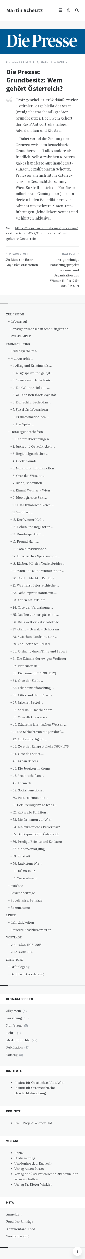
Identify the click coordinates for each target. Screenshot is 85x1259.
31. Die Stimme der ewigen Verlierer (39, 659)
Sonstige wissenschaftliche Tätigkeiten (39, 329)
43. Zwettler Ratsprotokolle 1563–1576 (41, 746)
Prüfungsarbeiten (24, 351)
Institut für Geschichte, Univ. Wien (39, 1083)
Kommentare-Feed (20, 1229)
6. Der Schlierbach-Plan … (32, 402)
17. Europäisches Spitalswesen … (36, 556)
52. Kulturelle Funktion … (31, 812)
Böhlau (19, 1153)
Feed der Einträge (19, 1222)
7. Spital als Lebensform (30, 409)
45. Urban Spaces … (27, 761)
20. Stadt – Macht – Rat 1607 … (35, 578)
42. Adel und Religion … (30, 739)
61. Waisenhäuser (25, 878)
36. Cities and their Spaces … (34, 695)
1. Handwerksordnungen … (32, 439)
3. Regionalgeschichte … (30, 454)
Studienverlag (24, 1158)
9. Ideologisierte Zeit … (30, 498)
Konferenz (14, 1025)
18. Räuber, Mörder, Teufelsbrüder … (39, 563)
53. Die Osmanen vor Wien (32, 820)
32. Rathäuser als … (27, 666)
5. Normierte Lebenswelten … (35, 468)
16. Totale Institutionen (30, 549)
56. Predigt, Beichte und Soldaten (37, 842)
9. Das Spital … (23, 424)
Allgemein (60, 62)
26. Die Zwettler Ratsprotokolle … (37, 622)
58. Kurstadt (21, 856)
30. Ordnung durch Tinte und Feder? (40, 651)
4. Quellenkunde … (26, 461)
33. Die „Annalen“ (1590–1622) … (36, 673)
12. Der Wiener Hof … (28, 520)
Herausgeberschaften (27, 432)
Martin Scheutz (24, 10)
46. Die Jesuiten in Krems (31, 768)
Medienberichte (18, 1040)
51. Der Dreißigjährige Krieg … (35, 805)
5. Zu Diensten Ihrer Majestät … (36, 395)
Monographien (22, 358)
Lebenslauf (19, 321)
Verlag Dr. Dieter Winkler (33, 1184)
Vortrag (12, 1055)
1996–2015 (26, 945)
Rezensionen (20, 908)
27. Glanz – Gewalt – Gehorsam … (37, 629)
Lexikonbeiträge (23, 893)
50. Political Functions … (30, 798)
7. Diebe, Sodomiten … (29, 483)
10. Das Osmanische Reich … (33, 505)
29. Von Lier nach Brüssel (31, 644)
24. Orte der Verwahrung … (33, 607)
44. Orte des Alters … (28, 754)
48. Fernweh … (23, 783)
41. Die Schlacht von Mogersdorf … (38, 732)
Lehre (10, 1033)
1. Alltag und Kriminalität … (32, 366)
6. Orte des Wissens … (29, 476)
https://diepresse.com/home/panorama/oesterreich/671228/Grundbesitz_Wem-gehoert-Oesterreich (42, 233)
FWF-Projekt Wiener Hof (33, 1123)
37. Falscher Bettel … (28, 702)
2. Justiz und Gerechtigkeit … (34, 446)
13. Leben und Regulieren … (33, 527)
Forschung (14, 1018)
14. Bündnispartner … (28, 534)
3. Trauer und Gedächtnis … (33, 380)
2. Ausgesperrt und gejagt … (33, 373)
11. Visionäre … (23, 512)
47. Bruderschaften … (28, 776)
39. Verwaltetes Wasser (30, 717)
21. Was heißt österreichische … (36, 585)
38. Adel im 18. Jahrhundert (32, 710)
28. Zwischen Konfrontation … (35, 637)
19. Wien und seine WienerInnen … (39, 571)
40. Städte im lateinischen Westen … (40, 724)
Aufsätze (17, 886)
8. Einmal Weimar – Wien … (33, 490)
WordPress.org (17, 1236)
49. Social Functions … (29, 790)
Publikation (14, 1047)
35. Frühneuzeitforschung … (33, 688)
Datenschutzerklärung (27, 974)
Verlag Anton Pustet (29, 1169)
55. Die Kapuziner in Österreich (36, 834)
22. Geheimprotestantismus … (35, 593)
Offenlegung (20, 967)
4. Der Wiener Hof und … (31, 388)
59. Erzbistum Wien (27, 863)
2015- (22, 952)
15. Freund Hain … (26, 541)
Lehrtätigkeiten (22, 922)
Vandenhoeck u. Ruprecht (33, 1163)
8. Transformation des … (31, 417)
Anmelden (13, 1214)
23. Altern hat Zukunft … (30, 600)
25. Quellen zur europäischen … (36, 615)
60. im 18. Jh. (24, 871)
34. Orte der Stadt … (28, 681)
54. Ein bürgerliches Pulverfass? (36, 827)
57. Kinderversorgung (29, 849)
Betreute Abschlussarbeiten (31, 930)
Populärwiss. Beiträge (26, 900)
